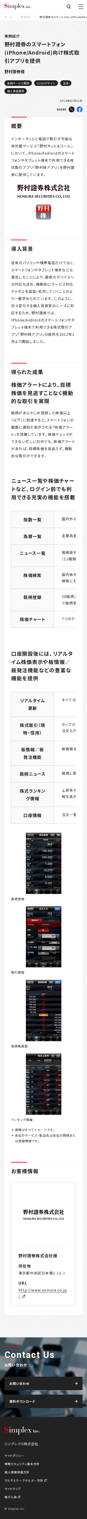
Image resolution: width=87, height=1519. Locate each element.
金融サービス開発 (18, 83)
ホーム (8, 17)
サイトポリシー (14, 1455)
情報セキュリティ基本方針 (21, 1463)
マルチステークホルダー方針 (24, 1480)
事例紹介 (25, 17)
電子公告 (11, 1497)
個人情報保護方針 (16, 1472)
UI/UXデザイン (46, 83)
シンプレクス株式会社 (17, 6)
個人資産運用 (15, 91)
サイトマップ (12, 1488)
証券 (66, 83)
